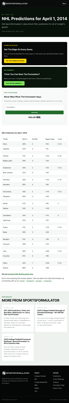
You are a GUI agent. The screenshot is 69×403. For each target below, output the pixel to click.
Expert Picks (57, 388)
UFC (35, 391)
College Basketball (40, 382)
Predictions (57, 376)
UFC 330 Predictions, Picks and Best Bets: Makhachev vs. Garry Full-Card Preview (17, 312)
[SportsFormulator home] (15, 3)
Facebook (30, 281)
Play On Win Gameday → (14, 83)
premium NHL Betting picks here (20, 274)
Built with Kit (35, 117)
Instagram (48, 281)
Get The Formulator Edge (15, 60)
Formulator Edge (58, 385)
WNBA (36, 388)
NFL (35, 379)
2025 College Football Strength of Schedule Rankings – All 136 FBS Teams (51, 312)
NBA (35, 385)
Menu (64, 3)
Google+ (39, 281)
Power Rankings (58, 379)
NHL (3, 14)
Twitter (22, 281)
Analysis (56, 382)
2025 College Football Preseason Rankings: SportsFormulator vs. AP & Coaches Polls (17, 341)
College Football (40, 376)
